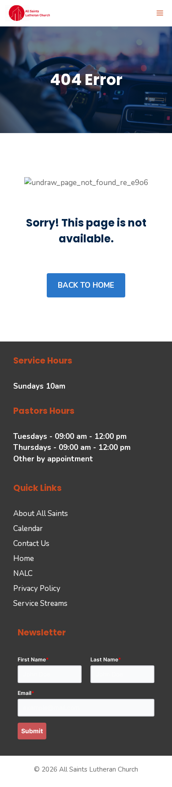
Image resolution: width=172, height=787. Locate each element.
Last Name (105, 659)
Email (26, 693)
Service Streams (40, 603)
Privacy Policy (36, 588)
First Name (33, 659)
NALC (23, 573)
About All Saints (40, 514)
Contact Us (31, 543)
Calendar (28, 528)
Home (23, 558)
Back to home (86, 285)
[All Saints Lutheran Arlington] (29, 13)
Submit (32, 731)
